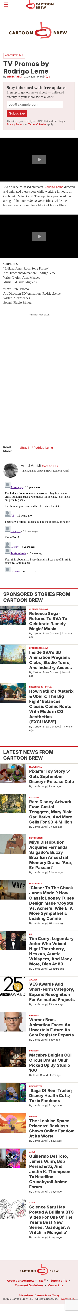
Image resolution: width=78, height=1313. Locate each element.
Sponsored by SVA (38, 609)
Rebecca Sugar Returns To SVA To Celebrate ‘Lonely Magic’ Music (48, 621)
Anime (32, 1152)
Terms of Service (37, 124)
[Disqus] (39, 526)
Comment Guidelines (29, 1285)
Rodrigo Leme (53, 187)
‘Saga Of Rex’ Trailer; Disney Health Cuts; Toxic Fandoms (50, 1095)
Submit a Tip (58, 1280)
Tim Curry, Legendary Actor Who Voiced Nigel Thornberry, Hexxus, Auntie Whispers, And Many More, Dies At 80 (51, 951)
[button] (39, 160)
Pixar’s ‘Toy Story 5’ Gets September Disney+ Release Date (51, 776)
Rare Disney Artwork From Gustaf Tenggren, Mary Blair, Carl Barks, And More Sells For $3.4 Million (51, 812)
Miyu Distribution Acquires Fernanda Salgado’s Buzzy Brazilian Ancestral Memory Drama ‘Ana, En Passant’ (50, 855)
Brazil (25, 447)
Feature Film (35, 767)
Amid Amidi (14, 76)
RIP (30, 934)
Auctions (34, 797)
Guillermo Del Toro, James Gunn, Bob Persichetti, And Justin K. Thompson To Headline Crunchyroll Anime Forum (49, 1171)
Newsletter (35, 1086)
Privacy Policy (14, 124)
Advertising (14, 55)
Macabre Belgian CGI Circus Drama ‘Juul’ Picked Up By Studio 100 (50, 1063)
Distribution (36, 838)
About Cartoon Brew (20, 1280)
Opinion (33, 1116)
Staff (42, 1280)
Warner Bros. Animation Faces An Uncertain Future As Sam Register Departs (51, 1027)
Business (34, 1015)
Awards (33, 980)
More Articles (50, 465)
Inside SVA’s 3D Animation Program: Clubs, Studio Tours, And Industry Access (50, 660)
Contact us (55, 1285)
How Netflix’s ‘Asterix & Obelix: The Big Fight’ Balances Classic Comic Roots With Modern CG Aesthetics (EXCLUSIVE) (51, 706)
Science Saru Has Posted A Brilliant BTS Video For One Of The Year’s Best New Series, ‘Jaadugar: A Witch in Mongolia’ (51, 1219)
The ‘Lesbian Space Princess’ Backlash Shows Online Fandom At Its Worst (52, 1128)
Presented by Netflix (40, 687)
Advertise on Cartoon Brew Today (39, 1295)
